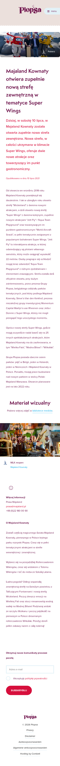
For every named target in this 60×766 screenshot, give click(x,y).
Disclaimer (30, 736)
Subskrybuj (19, 690)
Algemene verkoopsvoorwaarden (30, 747)
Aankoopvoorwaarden (30, 741)
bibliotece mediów (42, 410)
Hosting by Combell (30, 753)
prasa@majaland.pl (16, 506)
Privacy (30, 730)
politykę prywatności (36, 678)
